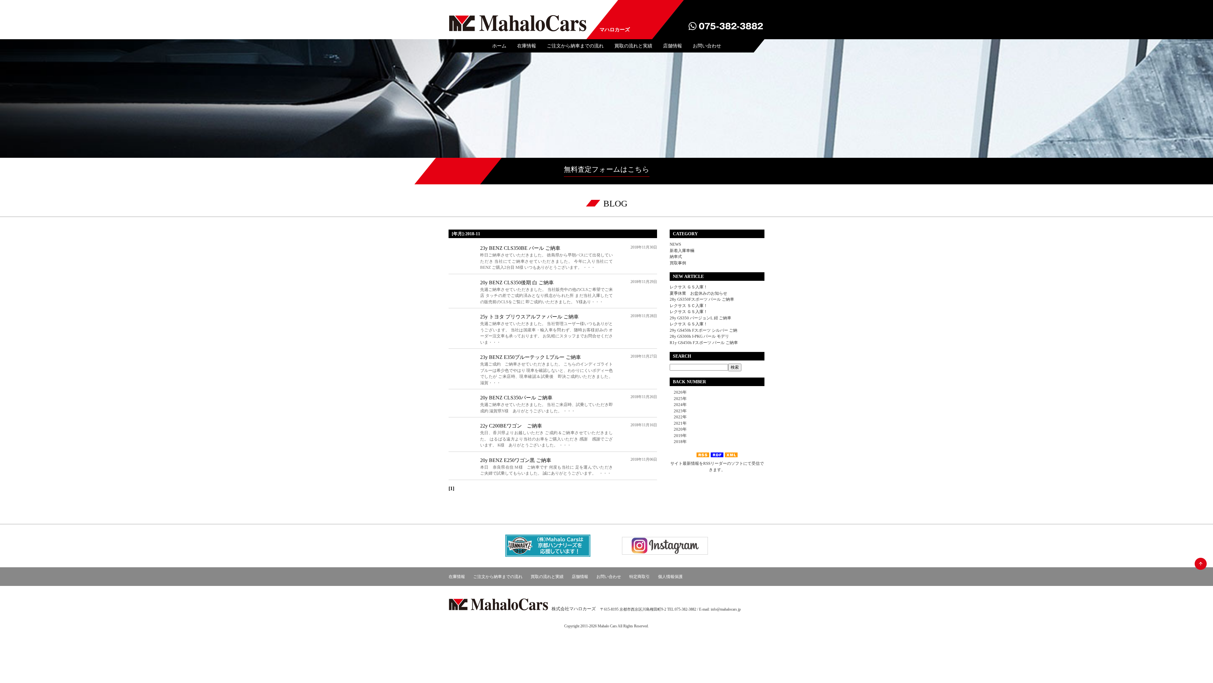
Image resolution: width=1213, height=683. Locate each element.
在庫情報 (526, 45)
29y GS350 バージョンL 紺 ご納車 (700, 318)
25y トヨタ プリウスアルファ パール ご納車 (529, 316)
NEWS (675, 244)
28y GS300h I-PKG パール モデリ (699, 336)
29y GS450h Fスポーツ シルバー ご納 (703, 330)
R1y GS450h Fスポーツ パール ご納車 (704, 342)
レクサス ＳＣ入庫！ (689, 305)
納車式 (676, 256)
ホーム (499, 45)
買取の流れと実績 (633, 45)
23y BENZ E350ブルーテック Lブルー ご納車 (530, 357)
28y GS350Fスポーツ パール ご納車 (702, 299)
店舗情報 (672, 45)
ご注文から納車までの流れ (575, 45)
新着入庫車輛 (682, 250)
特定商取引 (639, 576)
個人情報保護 (670, 576)
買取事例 (678, 263)
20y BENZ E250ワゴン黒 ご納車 (515, 460)
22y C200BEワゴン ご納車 (511, 425)
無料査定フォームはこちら (606, 169)
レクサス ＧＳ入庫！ (689, 287)
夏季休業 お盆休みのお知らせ (698, 293)
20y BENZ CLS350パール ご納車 (516, 397)
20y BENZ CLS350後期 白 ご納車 (517, 282)
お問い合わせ (707, 45)
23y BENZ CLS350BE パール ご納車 (520, 248)
